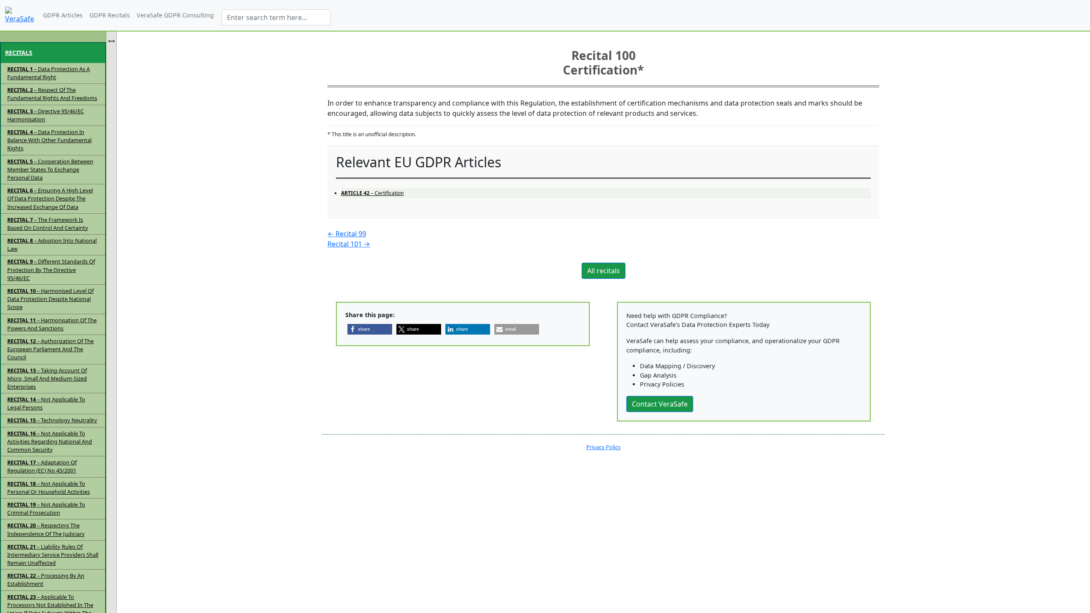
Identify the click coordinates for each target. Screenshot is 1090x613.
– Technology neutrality (52, 420)
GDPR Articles (63, 15)
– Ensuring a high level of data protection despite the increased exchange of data (50, 198)
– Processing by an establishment (45, 579)
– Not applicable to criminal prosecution (46, 508)
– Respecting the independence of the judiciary (46, 529)
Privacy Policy (603, 447)
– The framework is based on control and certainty (47, 224)
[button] (369, 329)
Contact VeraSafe (660, 404)
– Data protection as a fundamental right (48, 73)
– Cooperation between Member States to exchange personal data (50, 169)
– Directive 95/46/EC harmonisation (45, 115)
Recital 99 (346, 233)
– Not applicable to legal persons (46, 403)
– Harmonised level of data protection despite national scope (50, 299)
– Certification (372, 192)
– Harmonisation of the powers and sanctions (52, 324)
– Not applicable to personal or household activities (48, 488)
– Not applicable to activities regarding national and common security (49, 441)
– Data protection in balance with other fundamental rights (49, 140)
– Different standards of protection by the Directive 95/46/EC (51, 269)
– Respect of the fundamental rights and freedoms (52, 94)
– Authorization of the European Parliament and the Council (50, 349)
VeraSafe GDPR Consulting (175, 15)
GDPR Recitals (109, 15)
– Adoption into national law (52, 244)
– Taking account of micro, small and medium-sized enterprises (47, 378)
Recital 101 (348, 244)
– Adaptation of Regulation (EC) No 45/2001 (42, 466)
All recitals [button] (603, 270)
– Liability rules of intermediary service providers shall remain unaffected (52, 555)
